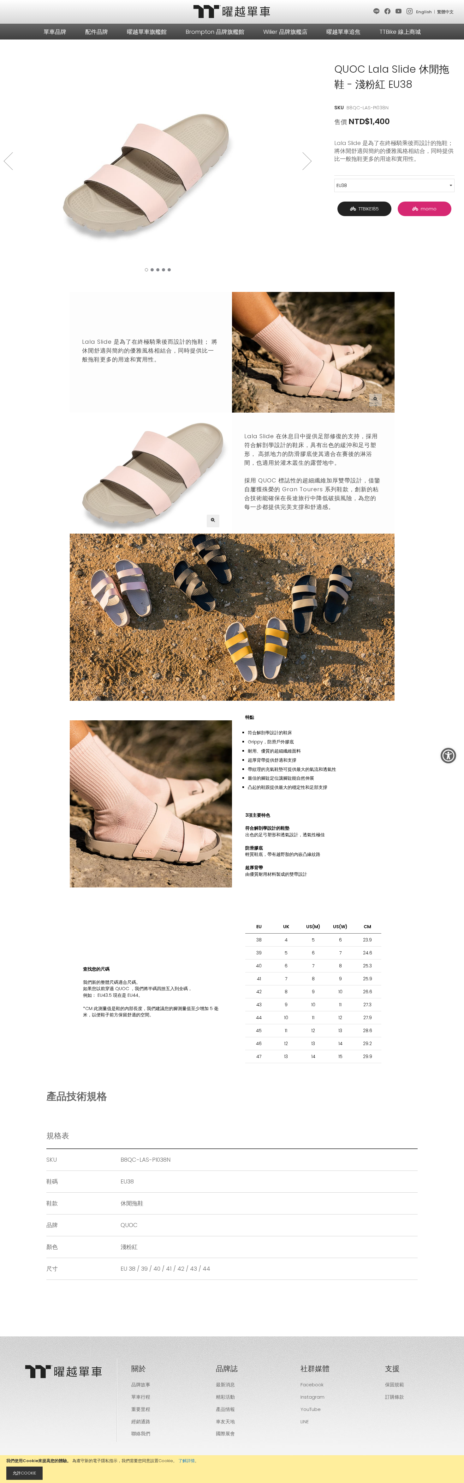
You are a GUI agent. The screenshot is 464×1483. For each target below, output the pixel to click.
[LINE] (377, 12)
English (424, 12)
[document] (232, 1469)
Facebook (312, 1384)
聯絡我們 (140, 1433)
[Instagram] (410, 12)
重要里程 (140, 1409)
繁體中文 (445, 12)
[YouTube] (399, 12)
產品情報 (225, 1409)
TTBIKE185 (367, 208)
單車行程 (140, 1397)
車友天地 (225, 1421)
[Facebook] (388, 12)
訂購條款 (394, 1397)
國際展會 (225, 1433)
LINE (304, 1421)
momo (427, 208)
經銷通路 (140, 1421)
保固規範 (394, 1384)
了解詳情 (186, 1461)
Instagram (312, 1397)
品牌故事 (140, 1384)
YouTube (310, 1409)
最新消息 (225, 1384)
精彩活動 (225, 1397)
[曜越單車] (232, 11)
